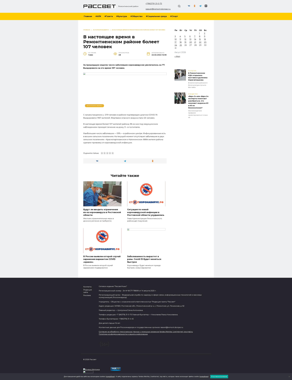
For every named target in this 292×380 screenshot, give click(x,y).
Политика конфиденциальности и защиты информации (123, 334)
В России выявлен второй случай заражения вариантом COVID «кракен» (102, 259)
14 (195, 39)
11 (180, 39)
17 (175, 42)
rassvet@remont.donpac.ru (158, 9)
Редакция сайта (87, 291)
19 (185, 42)
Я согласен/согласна (219, 376)
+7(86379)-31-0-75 (154, 4)
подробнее (110, 376)
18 (181, 42)
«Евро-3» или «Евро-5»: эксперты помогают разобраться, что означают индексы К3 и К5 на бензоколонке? (198, 102)
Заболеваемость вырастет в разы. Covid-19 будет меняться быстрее (144, 259)
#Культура (121, 16)
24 (176, 45)
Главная (88, 16)
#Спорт (174, 16)
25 (181, 45)
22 (200, 42)
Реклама (87, 295)
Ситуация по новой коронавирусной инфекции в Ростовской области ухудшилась (145, 212)
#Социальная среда (156, 16)
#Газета (108, 16)
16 (205, 39)
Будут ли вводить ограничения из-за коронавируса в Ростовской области (102, 212)
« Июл (177, 56)
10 (176, 39)
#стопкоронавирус (94, 105)
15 (200, 39)
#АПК (98, 16)
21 (195, 42)
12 (185, 39)
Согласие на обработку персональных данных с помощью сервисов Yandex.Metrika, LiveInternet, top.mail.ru (146, 332)
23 (205, 42)
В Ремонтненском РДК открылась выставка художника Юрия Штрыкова (197, 76)
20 (190, 42)
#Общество (136, 16)
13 (190, 39)
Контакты (87, 287)
